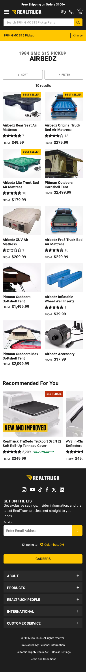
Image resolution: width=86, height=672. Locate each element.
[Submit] (77, 530)
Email (8, 522)
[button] (43, 576)
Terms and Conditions (43, 659)
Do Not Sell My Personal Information (43, 645)
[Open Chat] (63, 12)
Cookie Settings (61, 652)
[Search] (78, 22)
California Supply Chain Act (32, 652)
